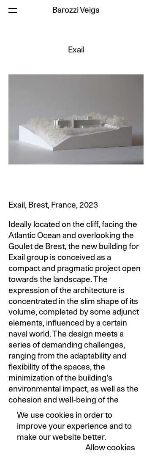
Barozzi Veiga (76, 10)
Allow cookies (110, 448)
